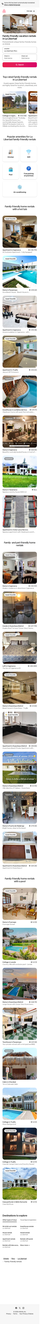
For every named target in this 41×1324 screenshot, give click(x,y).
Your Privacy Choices (26, 1314)
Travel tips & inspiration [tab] (28, 1220)
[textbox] (11, 58)
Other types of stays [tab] (10, 1220)
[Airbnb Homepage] (4, 11)
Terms (15, 1314)
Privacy (8, 1314)
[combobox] (19, 51)
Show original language (12, 5)
